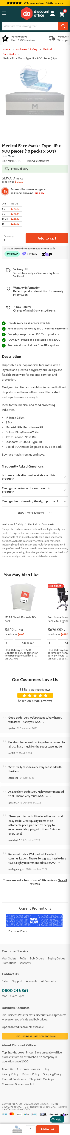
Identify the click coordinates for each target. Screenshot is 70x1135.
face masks (14, 454)
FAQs (23, 958)
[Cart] (61, 14)
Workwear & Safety (26, 49)
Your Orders (9, 958)
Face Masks (9, 54)
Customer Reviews (28, 1069)
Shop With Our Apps (41, 1079)
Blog (46, 1069)
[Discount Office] (35, 13)
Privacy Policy (10, 1074)
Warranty (25, 963)
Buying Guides (56, 958)
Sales (5, 981)
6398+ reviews (42, 701)
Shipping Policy (52, 1074)
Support (17, 981)
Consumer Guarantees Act (18, 1084)
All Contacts (48, 981)
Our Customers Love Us (35, 679)
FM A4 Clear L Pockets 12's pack (20, 619)
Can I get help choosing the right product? (30, 501)
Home (6, 49)
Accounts (32, 981)
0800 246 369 (15, 990)
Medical (47, 49)
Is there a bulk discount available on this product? (28, 476)
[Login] (52, 13)
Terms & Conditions (14, 1079)
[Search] (63, 26)
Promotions (9, 963)
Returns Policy (30, 1074)
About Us (7, 1069)
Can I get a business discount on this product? (26, 489)
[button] (4, 13)
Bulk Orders (37, 958)
